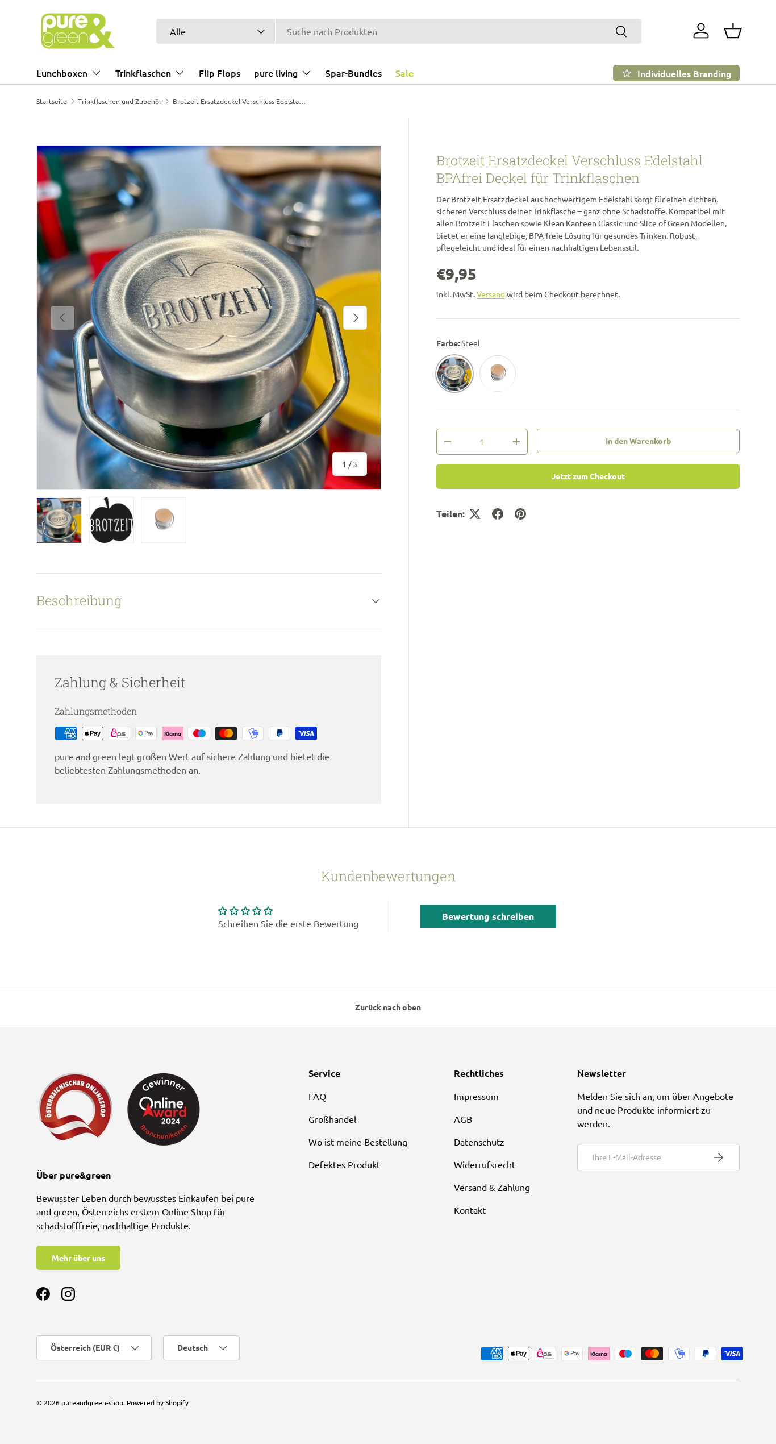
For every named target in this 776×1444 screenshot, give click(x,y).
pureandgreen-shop (92, 1402)
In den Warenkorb (638, 441)
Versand (491, 294)
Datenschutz (479, 1141)
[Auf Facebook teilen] (497, 514)
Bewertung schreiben (488, 916)
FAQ (317, 1096)
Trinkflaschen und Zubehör (120, 101)
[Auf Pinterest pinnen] (520, 514)
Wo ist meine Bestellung (357, 1141)
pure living (276, 73)
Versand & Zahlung (492, 1187)
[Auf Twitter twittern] (475, 514)
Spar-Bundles (354, 73)
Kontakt (470, 1209)
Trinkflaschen (143, 73)
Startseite (51, 101)
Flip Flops (219, 73)
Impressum (476, 1096)
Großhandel (332, 1119)
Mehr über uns (78, 1257)
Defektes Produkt (344, 1164)
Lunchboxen (61, 73)
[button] (732, 30)
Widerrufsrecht (484, 1164)
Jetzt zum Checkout (588, 476)
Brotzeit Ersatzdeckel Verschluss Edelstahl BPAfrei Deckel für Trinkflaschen (241, 101)
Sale (404, 73)
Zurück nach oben (388, 1007)
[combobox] (398, 31)
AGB (463, 1119)
